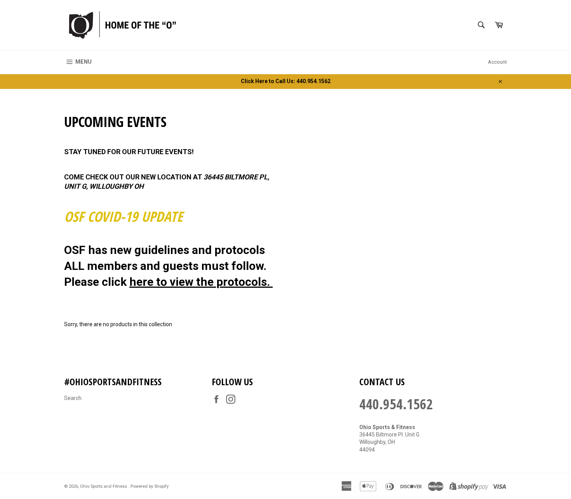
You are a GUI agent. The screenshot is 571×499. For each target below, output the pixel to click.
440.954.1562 (396, 404)
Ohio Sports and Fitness (104, 486)
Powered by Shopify (150, 486)
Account (497, 62)
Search (73, 398)
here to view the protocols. (201, 282)
